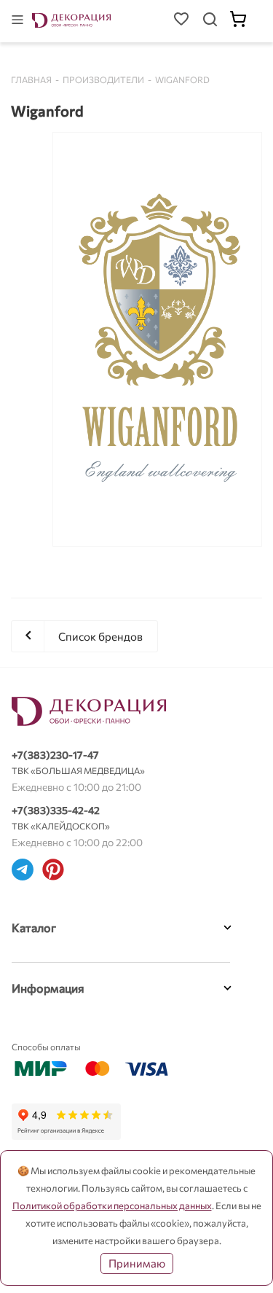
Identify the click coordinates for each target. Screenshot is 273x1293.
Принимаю (136, 1263)
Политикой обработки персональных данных (112, 1205)
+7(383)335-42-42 (56, 810)
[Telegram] (22, 872)
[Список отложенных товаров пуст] (181, 21)
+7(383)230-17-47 (55, 755)
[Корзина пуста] (245, 21)
